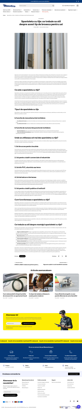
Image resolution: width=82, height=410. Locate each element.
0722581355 (27, 367)
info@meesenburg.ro (49, 367)
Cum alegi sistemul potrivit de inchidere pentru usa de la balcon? (30, 184)
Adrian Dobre (45, 27)
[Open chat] (79, 407)
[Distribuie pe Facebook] (58, 256)
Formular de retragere (74, 373)
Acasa (4, 15)
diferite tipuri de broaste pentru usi (30, 103)
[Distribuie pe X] (62, 256)
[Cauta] (53, 5)
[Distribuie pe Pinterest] (66, 256)
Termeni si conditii (23, 326)
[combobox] (37, 5)
